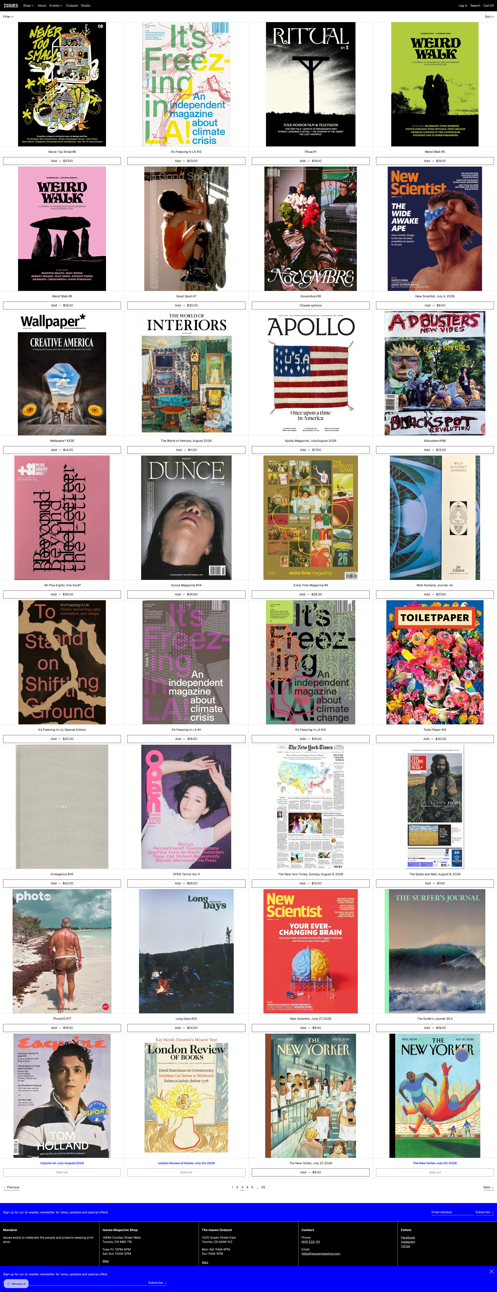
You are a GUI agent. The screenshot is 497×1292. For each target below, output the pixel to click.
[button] (475, 5)
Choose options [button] (311, 305)
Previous (13, 1187)
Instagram (408, 1242)
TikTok (405, 1246)
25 (264, 1187)
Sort (488, 17)
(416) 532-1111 (311, 1242)
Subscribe (482, 1212)
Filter (6, 17)
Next (486, 1187)
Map (106, 1261)
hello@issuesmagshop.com (321, 1254)
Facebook (408, 1237)
